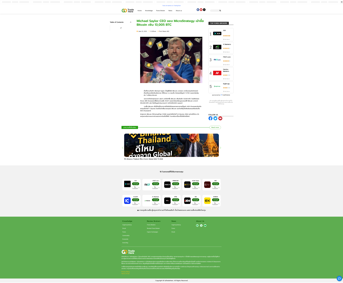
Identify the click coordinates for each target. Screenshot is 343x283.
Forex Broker (160, 10)
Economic (125, 239)
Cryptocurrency (127, 225)
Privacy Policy (125, 272)
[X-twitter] (204, 9)
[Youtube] (201, 9)
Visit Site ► (227, 39)
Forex (124, 232)
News (170, 10)
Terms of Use (125, 274)
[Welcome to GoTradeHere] (127, 10)
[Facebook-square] (197, 225)
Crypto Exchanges (152, 232)
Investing (125, 243)
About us (179, 10)
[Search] (220, 10)
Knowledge (149, 10)
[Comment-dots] (339, 278)
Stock (124, 228)
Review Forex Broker (153, 228)
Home (140, 10)
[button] (130, 22)
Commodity (125, 235)
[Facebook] (198, 9)
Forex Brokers (151, 225)
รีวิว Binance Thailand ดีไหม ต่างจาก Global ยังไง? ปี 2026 (143, 159)
